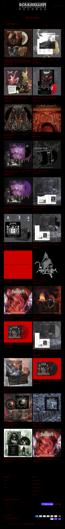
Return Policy (36, 484)
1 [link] (21, 468)
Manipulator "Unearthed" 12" (40, 280)
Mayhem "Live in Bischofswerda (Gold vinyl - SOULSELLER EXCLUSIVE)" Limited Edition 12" (16, 98)
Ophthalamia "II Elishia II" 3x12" (41, 134)
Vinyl (5, 487)
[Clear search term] (55, 23)
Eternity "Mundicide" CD (10, 423)
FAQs (34, 494)
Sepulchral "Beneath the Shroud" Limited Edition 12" (18, 344)
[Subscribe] (30, 504)
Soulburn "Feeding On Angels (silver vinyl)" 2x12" (46, 459)
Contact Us (36, 480)
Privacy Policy (37, 487)
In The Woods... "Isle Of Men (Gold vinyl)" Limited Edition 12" (46, 60)
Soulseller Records (20, 523)
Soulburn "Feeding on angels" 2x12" (13, 316)
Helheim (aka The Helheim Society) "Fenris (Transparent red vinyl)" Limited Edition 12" (44, 98)
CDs (5, 484)
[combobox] (32, 23)
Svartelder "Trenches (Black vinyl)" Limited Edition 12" (46, 244)
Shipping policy (46, 525)
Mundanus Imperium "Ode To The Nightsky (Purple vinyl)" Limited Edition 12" (17, 208)
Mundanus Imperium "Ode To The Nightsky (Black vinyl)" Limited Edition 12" (17, 171)
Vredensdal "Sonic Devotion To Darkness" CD (16, 459)
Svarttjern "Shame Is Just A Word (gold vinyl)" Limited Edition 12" (16, 134)
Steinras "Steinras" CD (39, 423)
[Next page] (43, 468)
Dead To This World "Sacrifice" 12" (18, 265)
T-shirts (6, 480)
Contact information (56, 525)
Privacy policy (48, 523)
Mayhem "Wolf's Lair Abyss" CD (41, 170)
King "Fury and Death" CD (11, 388)
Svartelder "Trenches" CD (39, 207)
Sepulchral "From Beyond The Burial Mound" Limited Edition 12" (18, 244)
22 (39, 468)
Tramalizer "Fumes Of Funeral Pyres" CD (43, 316)
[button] (3, 6)
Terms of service (57, 523)
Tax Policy (36, 491)
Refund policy (40, 523)
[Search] (59, 23)
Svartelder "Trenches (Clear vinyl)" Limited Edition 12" (46, 352)
